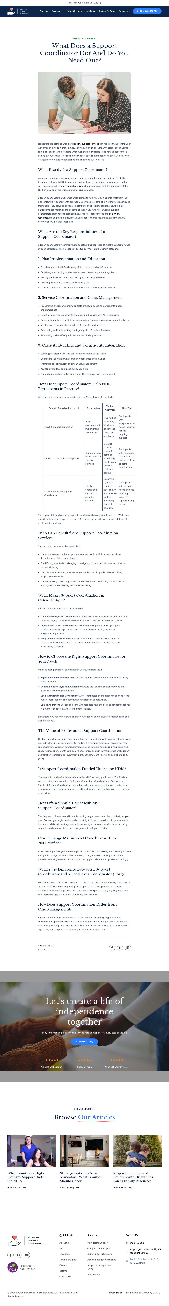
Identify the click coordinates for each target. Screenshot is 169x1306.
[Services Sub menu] (62, 11)
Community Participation (99, 1254)
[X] (120, 948)
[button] (84, 2)
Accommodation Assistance (101, 1259)
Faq (61, 1248)
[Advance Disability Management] (20, 11)
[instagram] (19, 1255)
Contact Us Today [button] (84, 1042)
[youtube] (27, 1255)
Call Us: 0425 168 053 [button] (147, 11)
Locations (90, 11)
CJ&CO (156, 1292)
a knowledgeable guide (71, 186)
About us (44, 11)
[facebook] (10, 1255)
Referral (63, 1271)
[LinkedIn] (128, 948)
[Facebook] (112, 948)
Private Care (93, 1274)
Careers (63, 1265)
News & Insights (74, 11)
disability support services (85, 144)
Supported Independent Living (99, 1267)
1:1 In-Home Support (97, 1243)
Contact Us (124, 11)
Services (56, 11)
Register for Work (107, 11)
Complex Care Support (99, 1248)
